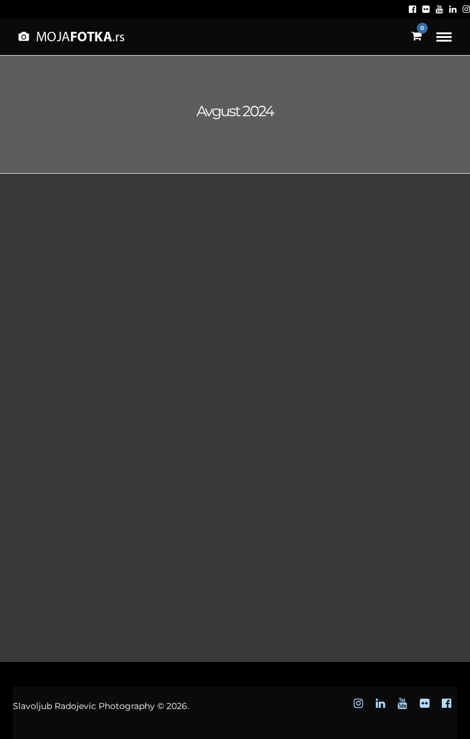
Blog (54, 353)
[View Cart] (416, 36)
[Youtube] (439, 9)
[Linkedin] (453, 9)
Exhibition (102, 353)
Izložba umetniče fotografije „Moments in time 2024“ (84, 392)
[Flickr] (426, 9)
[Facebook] (412, 9)
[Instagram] (466, 9)
